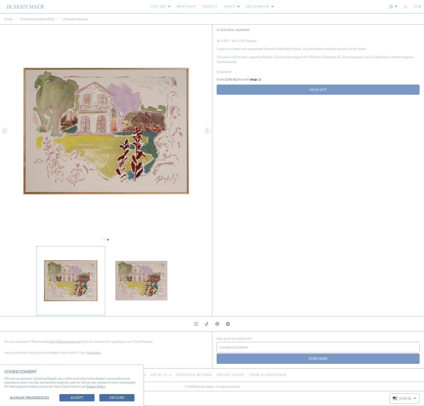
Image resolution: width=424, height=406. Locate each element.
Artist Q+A (161, 375)
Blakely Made (204, 386)
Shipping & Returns (194, 375)
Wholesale (93, 352)
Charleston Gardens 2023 (37, 19)
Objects (210, 6)
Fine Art (158, 6)
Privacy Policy (96, 386)
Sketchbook (258, 6)
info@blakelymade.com (64, 341)
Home (8, 19)
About (230, 6)
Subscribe (318, 358)
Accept (76, 397)
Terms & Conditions (268, 375)
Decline (117, 397)
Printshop (186, 6)
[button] (70, 280)
